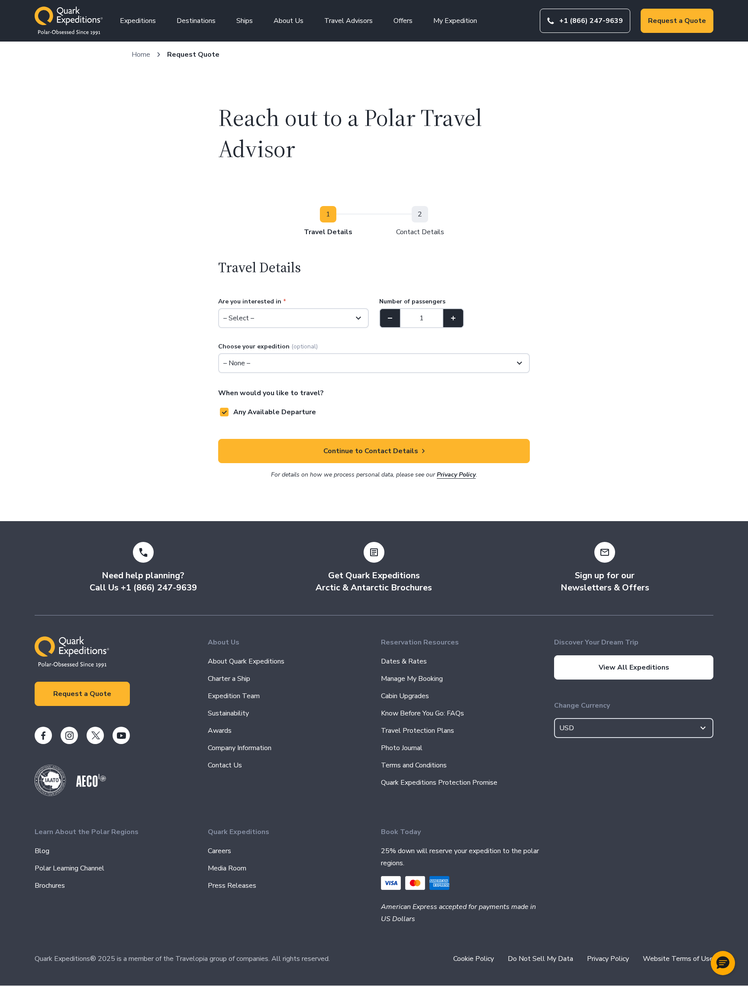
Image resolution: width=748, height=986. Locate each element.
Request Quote (193, 54)
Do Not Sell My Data (540, 958)
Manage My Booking (412, 678)
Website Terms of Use (678, 958)
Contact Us (225, 765)
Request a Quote (677, 21)
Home (141, 54)
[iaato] (50, 794)
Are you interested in (252, 301)
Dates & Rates (404, 661)
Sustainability (228, 713)
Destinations (196, 21)
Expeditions (138, 21)
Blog (42, 851)
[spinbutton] (421, 318)
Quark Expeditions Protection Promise (439, 782)
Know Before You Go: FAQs (422, 713)
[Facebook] (43, 735)
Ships (244, 21)
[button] (723, 963)
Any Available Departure (274, 412)
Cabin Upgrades (405, 696)
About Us (288, 21)
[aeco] (91, 784)
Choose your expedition (268, 346)
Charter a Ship (229, 678)
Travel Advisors (348, 21)
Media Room (227, 868)
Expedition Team (234, 696)
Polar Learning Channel (69, 868)
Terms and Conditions (414, 765)
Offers (403, 21)
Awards (220, 730)
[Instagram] (69, 735)
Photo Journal (401, 748)
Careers (219, 851)
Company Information (239, 748)
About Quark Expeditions (246, 661)
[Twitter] (95, 735)
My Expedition (455, 21)
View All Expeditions (634, 667)
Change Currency (582, 705)
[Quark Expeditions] (69, 20)
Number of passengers (412, 301)
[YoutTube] (121, 735)
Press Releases (232, 885)
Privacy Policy (456, 474)
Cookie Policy (473, 958)
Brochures (50, 885)
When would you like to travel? (271, 393)
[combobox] (633, 728)
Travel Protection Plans (417, 730)
